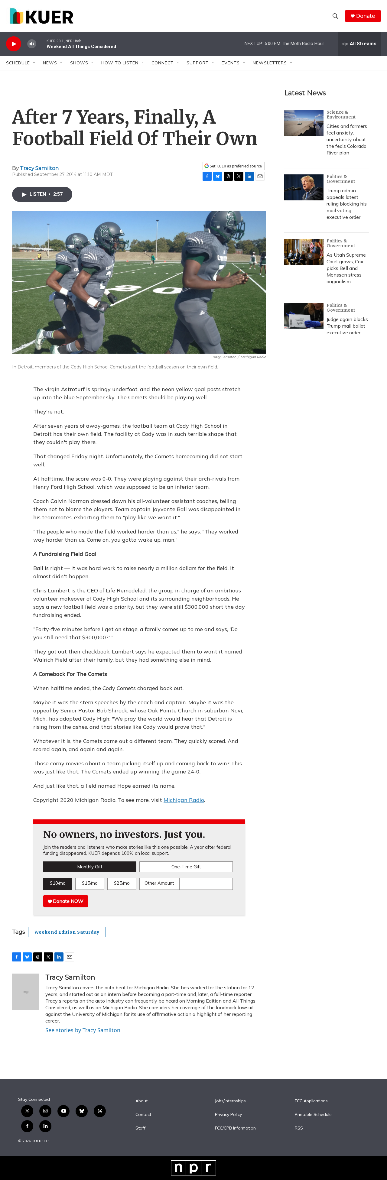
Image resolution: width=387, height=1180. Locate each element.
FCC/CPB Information (235, 1128)
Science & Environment (341, 114)
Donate (365, 16)
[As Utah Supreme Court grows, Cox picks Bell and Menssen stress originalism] (304, 252)
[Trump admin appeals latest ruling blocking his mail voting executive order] (304, 187)
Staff (140, 1128)
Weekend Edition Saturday (66, 932)
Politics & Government (341, 179)
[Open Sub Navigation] (34, 62)
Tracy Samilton (39, 168)
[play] (13, 44)
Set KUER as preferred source (235, 166)
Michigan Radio (184, 799)
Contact (143, 1114)
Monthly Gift (89, 867)
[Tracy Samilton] (25, 992)
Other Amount (159, 883)
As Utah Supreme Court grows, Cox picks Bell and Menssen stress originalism (346, 268)
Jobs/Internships (230, 1101)
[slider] (41, 44)
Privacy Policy (228, 1114)
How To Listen (119, 63)
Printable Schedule (313, 1114)
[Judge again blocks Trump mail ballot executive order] (304, 316)
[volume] (32, 44)
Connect (162, 63)
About (141, 1101)
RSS (299, 1128)
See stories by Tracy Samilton (82, 1030)
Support (198, 63)
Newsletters (270, 63)
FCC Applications (311, 1101)
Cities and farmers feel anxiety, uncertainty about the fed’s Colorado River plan (347, 139)
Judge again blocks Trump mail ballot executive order (347, 326)
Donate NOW (67, 901)
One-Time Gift (186, 867)
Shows (79, 63)
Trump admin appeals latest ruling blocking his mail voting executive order (347, 203)
